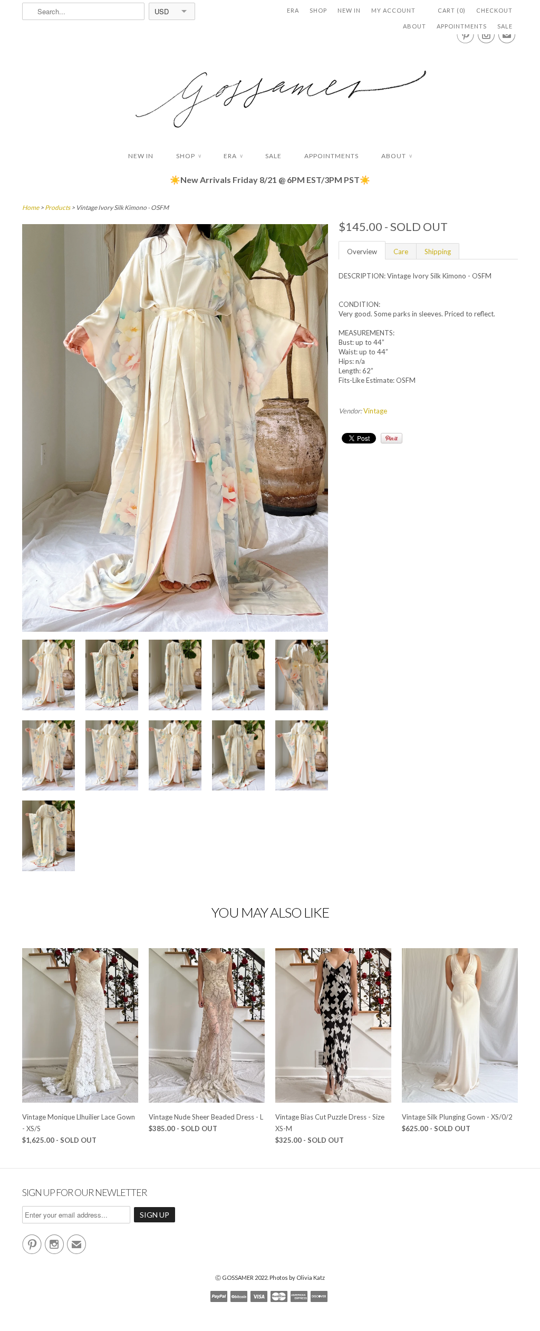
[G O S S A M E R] (270, 89)
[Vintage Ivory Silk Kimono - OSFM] (48, 676)
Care (400, 251)
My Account (393, 10)
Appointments (462, 26)
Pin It (391, 438)
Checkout (494, 10)
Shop (318, 10)
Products (57, 207)
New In (349, 10)
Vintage (375, 411)
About (414, 26)
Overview (362, 251)
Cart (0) (452, 10)
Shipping (438, 251)
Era (293, 10)
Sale (505, 26)
